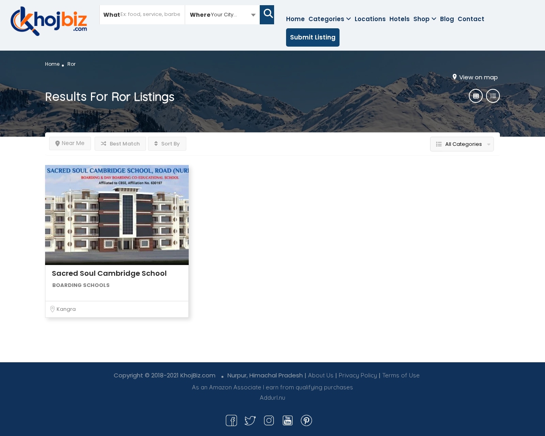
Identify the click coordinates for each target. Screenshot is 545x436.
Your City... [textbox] (224, 14)
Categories (326, 19)
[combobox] (222, 14)
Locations (370, 19)
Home (295, 19)
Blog (447, 19)
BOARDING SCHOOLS (81, 285)
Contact (471, 19)
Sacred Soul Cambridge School (109, 273)
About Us (321, 375)
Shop (421, 19)
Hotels (399, 19)
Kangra (66, 309)
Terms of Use (401, 375)
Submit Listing (313, 37)
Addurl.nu (272, 397)
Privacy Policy (358, 375)
